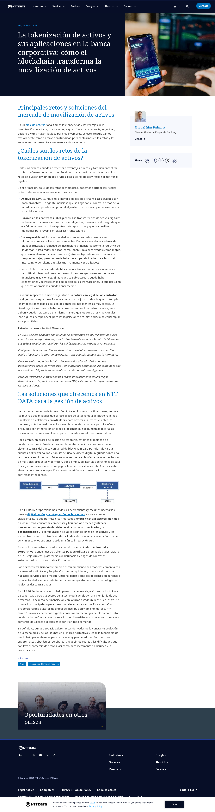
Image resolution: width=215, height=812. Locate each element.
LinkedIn (140, 138)
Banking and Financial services (44, 664)
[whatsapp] (174, 160)
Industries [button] (37, 6)
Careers (160, 769)
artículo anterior (36, 125)
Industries (116, 755)
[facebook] (154, 160)
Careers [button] (128, 6)
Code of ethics (106, 790)
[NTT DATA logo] (13, 6)
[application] (107, 804)
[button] (187, 6)
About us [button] (110, 6)
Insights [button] (90, 6)
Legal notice (26, 790)
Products (75, 6)
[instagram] (47, 755)
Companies (47, 790)
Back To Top (187, 789)
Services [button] (56, 6)
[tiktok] (53, 755)
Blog (22, 664)
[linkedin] (161, 160)
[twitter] (167, 160)
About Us (161, 762)
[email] (147, 160)
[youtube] (40, 755)
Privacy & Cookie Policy (75, 790)
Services (114, 762)
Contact (203, 5)
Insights (160, 755)
